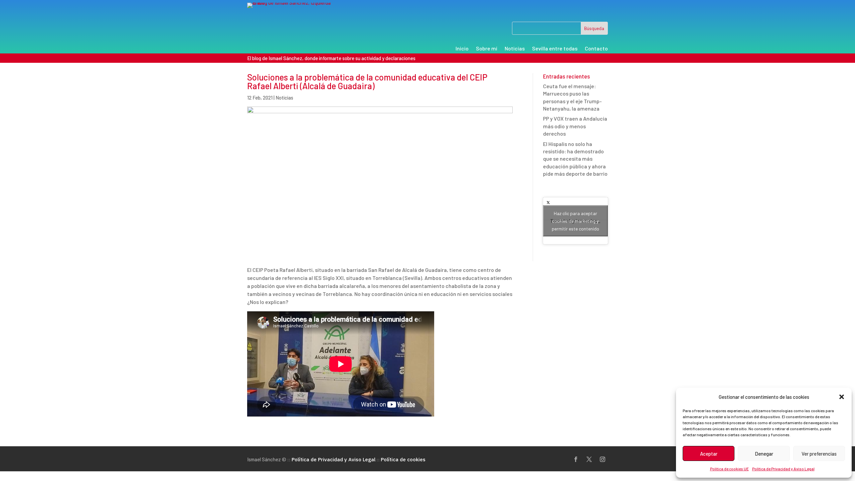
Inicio (462, 48)
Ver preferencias (819, 454)
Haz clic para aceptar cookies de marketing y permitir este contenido (575, 220)
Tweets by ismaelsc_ (575, 220)
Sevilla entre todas (554, 48)
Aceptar (708, 454)
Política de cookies (403, 459)
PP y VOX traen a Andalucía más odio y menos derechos (575, 126)
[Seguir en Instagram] (602, 459)
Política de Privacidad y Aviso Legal (783, 468)
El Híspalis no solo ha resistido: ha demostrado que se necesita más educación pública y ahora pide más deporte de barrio (575, 159)
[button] (841, 396)
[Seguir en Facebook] (575, 459)
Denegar (764, 454)
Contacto (596, 48)
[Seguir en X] (589, 459)
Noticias (515, 48)
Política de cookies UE (729, 468)
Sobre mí (486, 48)
